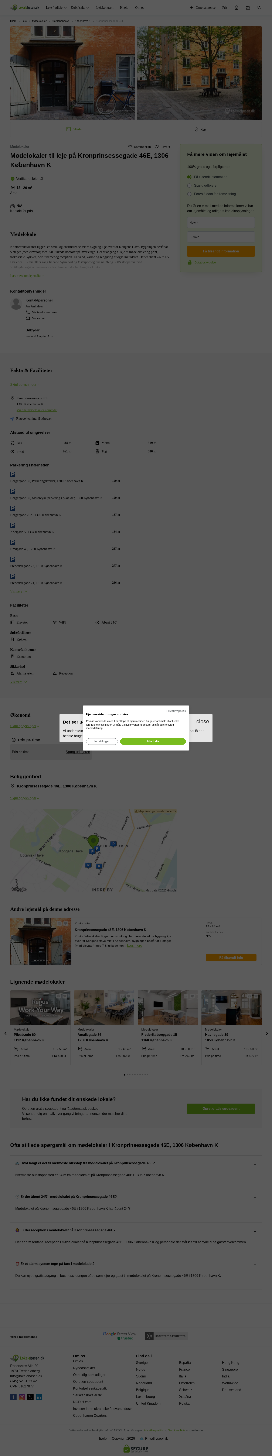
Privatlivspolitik (176, 711)
